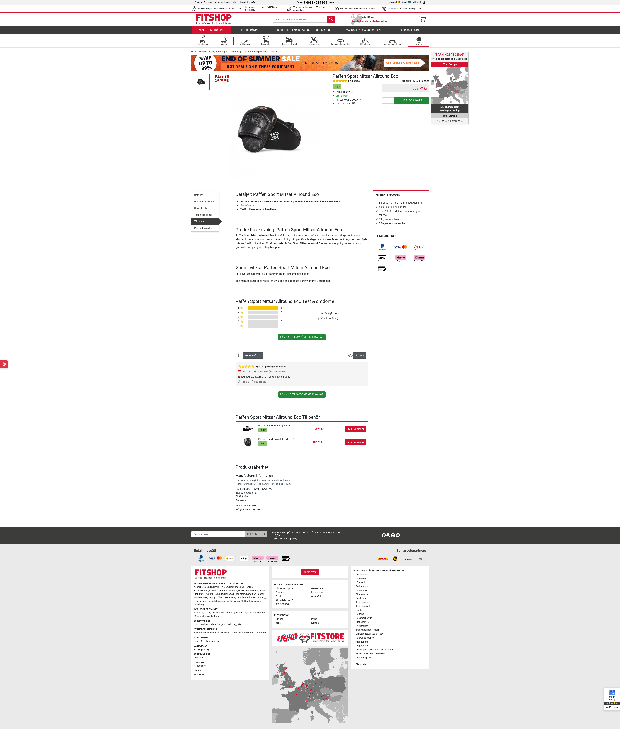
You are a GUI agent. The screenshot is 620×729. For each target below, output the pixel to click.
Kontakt (315, 623)
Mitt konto (417, 2)
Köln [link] (205, 597)
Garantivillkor (201, 208)
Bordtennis (361, 598)
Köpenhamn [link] (200, 666)
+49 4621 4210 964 (451, 120)
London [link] (261, 612)
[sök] (331, 19)
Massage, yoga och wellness (365, 30)
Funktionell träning (365, 637)
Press (314, 619)
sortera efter (252, 355)
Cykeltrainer (362, 626)
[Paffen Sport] (222, 78)
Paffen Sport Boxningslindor (274, 425)
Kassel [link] (260, 594)
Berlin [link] (216, 587)
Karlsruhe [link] (251, 594)
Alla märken (362, 664)
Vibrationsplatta (364, 657)
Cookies (280, 592)
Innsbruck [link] (205, 624)
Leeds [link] (207, 612)
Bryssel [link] (209, 649)
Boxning (221, 51)
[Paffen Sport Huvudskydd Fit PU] (247, 441)
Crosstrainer (362, 574)
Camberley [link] (230, 612)
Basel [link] (196, 641)
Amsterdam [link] (200, 632)
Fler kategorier (410, 30)
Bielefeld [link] (224, 587)
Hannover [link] (229, 594)
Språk (405, 2)
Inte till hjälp (260, 381)
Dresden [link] (233, 590)
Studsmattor (362, 594)
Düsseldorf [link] (243, 590)
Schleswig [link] (235, 601)
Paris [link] (201, 657)
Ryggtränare (362, 645)
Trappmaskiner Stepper (367, 629)
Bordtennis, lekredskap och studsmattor (302, 30)
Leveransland (390, 2)
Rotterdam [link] (260, 632)
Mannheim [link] (230, 597)
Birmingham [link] (217, 612)
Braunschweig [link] (201, 590)
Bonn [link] (241, 587)
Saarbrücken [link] (222, 601)
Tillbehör (199, 221)
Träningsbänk (363, 602)
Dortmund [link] (223, 590)
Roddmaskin (362, 586)
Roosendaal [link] (248, 632)
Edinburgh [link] (241, 612)
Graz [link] (196, 624)
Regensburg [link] (200, 601)
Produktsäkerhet (203, 228)
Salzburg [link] (231, 624)
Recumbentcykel (364, 618)
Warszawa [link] (199, 674)
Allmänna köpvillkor (285, 588)
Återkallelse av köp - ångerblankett (285, 602)
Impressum (317, 592)
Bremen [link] (213, 590)
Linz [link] (224, 624)
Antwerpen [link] (199, 649)
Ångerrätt (316, 596)
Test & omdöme (203, 214)
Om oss (198, 2)
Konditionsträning (211, 30)
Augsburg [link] (207, 587)
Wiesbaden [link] (256, 601)
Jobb (235, 2)
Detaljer (198, 195)
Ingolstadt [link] (240, 594)
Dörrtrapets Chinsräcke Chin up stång (374, 649)
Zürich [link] (220, 641)
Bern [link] (202, 641)
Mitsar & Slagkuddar (238, 51)
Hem (193, 51)
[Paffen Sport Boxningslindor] (247, 428)
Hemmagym (362, 590)
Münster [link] (251, 597)
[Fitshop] (214, 19)
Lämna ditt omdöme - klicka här (301, 337)
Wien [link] (239, 624)
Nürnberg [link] (260, 597)
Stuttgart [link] (245, 601)
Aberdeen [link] (198, 612)
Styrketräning (249, 30)
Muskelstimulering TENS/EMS (371, 653)
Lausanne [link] (211, 641)
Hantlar (359, 610)
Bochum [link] (233, 587)
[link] (382, 247)
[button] (201, 82)
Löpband (360, 582)
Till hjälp (245, 381)
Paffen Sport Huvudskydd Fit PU (276, 439)
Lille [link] (196, 657)
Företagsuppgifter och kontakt (217, 2)
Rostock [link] (211, 601)
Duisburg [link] (254, 590)
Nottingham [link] (213, 616)
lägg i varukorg (411, 100)
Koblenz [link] (198, 597)
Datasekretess (318, 588)
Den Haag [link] (225, 632)
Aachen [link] (198, 587)
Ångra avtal (310, 572)
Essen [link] (263, 590)
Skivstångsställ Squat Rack (369, 634)
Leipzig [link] (212, 597)
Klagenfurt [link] (216, 624)
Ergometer (361, 578)
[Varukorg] (424, 19)
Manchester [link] (200, 616)
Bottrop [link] (249, 587)
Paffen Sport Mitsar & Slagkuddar (265, 51)
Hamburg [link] (218, 594)
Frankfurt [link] (198, 594)
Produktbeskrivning (205, 201)
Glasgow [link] (251, 612)
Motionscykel (362, 622)
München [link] (241, 597)
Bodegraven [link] (213, 632)
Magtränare (362, 641)
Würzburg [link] (199, 604)
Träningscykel (363, 606)
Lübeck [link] (220, 597)
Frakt (278, 596)
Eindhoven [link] (236, 632)
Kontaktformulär (247, 2)
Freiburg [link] (208, 594)
